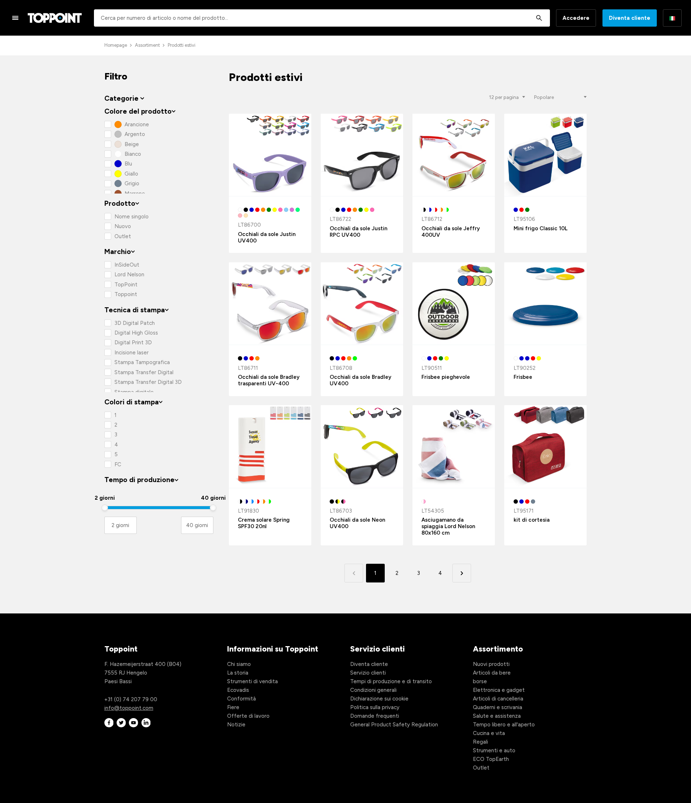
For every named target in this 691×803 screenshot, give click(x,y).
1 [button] (375, 573)
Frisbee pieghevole (445, 377)
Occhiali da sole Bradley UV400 (360, 380)
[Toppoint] (55, 18)
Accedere (576, 18)
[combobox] (322, 18)
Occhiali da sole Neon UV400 (357, 523)
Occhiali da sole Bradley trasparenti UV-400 (268, 380)
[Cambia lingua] (672, 18)
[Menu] (15, 18)
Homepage (115, 45)
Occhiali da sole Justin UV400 (266, 237)
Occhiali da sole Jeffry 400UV (450, 231)
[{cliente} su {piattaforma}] (109, 722)
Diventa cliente (629, 18)
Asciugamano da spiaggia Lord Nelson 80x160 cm (448, 526)
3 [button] (418, 573)
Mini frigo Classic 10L (541, 228)
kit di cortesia (532, 520)
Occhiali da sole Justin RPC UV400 (358, 231)
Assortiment (147, 45)
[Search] (539, 18)
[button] (461, 573)
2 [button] (397, 573)
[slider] (104, 507)
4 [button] (440, 573)
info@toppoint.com (128, 708)
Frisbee (523, 377)
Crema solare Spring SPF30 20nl (264, 523)
